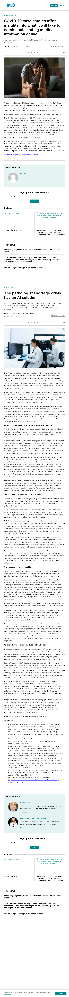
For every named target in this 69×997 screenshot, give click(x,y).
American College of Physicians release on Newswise (23, 154)
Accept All (60, 993)
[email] (40, 52)
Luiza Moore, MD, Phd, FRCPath (24, 313)
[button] (5, 5)
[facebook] (28, 52)
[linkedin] (31, 52)
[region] (34, 993)
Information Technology (12, 15)
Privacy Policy (7, 994)
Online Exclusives (9, 287)
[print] (64, 52)
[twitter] (34, 52)
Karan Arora (8, 313)
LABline (6, 46)
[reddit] (37, 52)
